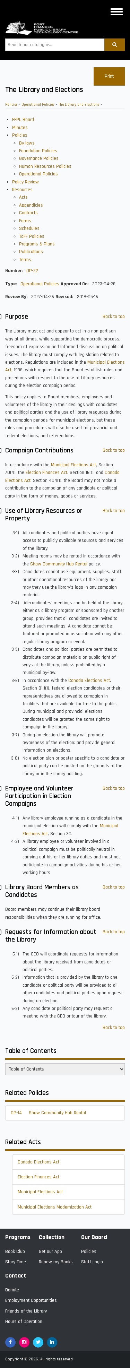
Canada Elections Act (89, 680)
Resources (22, 190)
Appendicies (31, 205)
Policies (11, 104)
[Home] (41, 28)
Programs (18, 1237)
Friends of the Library (26, 1311)
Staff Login (92, 1262)
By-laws (27, 143)
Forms (25, 221)
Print (109, 76)
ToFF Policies (31, 236)
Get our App (50, 1251)
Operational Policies (37, 104)
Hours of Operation (23, 1321)
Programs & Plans (37, 244)
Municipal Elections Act (73, 465)
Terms (25, 260)
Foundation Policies (38, 151)
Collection (51, 1237)
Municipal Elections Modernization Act (55, 1207)
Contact (15, 1276)
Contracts (28, 213)
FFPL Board (23, 119)
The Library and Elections (78, 104)
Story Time (15, 1262)
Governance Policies (39, 158)
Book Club (15, 1251)
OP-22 (32, 271)
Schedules (29, 228)
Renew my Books (56, 1262)
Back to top (114, 316)
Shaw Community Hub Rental (58, 564)
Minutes (20, 127)
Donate (12, 1290)
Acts (23, 197)
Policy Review (25, 182)
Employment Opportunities (31, 1300)
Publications (31, 252)
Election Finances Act (46, 472)
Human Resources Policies (45, 166)
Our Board (94, 1237)
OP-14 (16, 1113)
